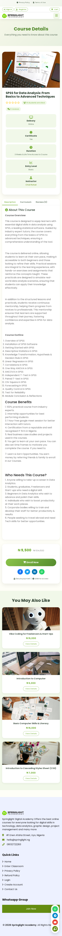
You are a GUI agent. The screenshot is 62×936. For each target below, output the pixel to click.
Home (7, 861)
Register (22, 9)
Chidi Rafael (31, 185)
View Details (31, 644)
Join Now (31, 908)
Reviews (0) (41, 202)
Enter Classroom (14, 866)
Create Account (13, 884)
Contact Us (10, 889)
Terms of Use (40, 2)
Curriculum (25, 202)
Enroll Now (32, 562)
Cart (56, 9)
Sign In (9, 9)
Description (10, 202)
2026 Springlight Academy (20, 925)
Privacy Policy (24, 2)
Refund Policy (12, 875)
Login (7, 880)
